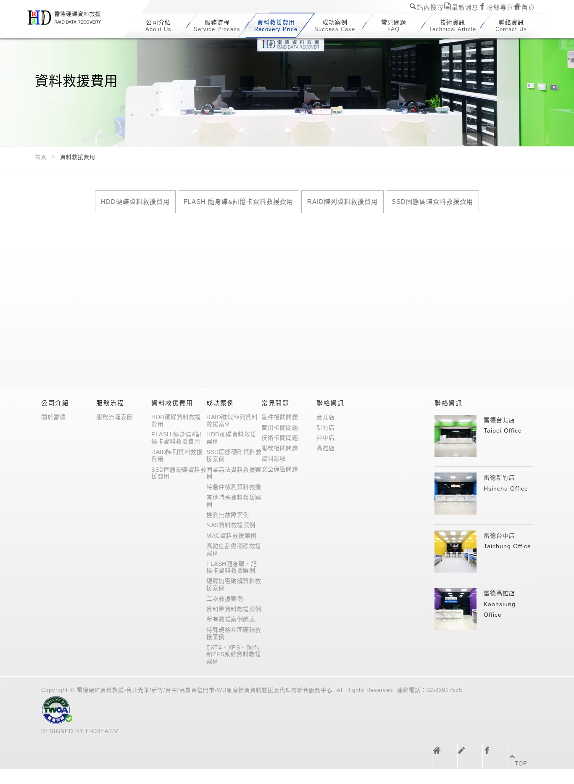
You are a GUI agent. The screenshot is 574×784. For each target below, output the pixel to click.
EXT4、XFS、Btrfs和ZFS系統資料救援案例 (233, 654)
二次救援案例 (224, 598)
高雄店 (325, 448)
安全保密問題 (279, 469)
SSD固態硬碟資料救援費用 (432, 201)
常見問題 (275, 403)
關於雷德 (53, 417)
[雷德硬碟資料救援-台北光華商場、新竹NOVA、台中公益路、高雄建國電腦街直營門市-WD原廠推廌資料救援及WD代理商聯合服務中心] (72, 19)
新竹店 (325, 427)
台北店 (325, 417)
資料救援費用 (172, 403)
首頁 (528, 7)
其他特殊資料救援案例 (233, 501)
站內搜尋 (430, 7)
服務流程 (110, 403)
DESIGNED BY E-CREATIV (79, 731)
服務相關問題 (279, 448)
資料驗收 (273, 458)
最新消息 (465, 7)
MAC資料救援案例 (231, 535)
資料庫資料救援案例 (233, 609)
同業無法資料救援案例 (233, 473)
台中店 (325, 437)
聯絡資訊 (330, 403)
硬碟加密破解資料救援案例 (233, 584)
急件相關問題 (279, 417)
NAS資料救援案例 (230, 525)
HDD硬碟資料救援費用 (135, 201)
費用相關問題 (279, 427)
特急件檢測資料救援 (233, 486)
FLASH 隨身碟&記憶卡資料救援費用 (238, 201)
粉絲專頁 (500, 7)
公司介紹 (55, 403)
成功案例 (220, 403)
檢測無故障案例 (227, 515)
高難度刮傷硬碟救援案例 (233, 550)
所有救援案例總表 (230, 619)
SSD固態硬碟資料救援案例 (233, 455)
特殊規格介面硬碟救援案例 (233, 633)
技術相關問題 (279, 437)
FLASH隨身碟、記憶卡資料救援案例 (231, 567)
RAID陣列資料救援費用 (342, 201)
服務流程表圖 (114, 417)
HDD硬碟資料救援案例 (231, 438)
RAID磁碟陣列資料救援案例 (232, 421)
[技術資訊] (470, 756)
